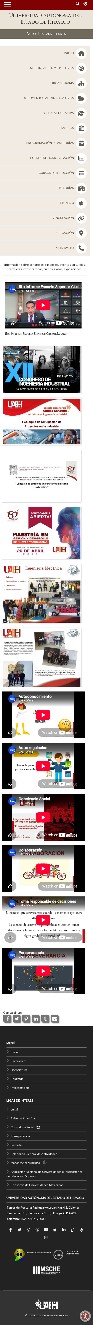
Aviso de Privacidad (24, 1118)
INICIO (69, 53)
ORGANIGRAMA (62, 83)
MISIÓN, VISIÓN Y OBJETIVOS (52, 68)
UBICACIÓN (65, 232)
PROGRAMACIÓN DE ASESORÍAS (50, 143)
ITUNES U (67, 203)
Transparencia (20, 1136)
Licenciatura (19, 1070)
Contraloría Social (23, 1127)
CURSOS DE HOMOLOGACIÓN (52, 158)
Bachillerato (19, 1061)
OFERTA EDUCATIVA (59, 113)
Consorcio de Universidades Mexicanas (37, 1185)
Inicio (14, 1052)
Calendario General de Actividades (34, 1154)
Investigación (20, 1087)
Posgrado (17, 1079)
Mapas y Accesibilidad (25, 1163)
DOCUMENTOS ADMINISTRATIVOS (49, 98)
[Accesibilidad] (85, 1316)
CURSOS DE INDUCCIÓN (57, 173)
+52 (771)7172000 (32, 1219)
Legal (14, 1109)
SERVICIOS (66, 128)
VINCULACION (64, 217)
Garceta (16, 1145)
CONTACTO (65, 247)
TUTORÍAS (66, 188)
